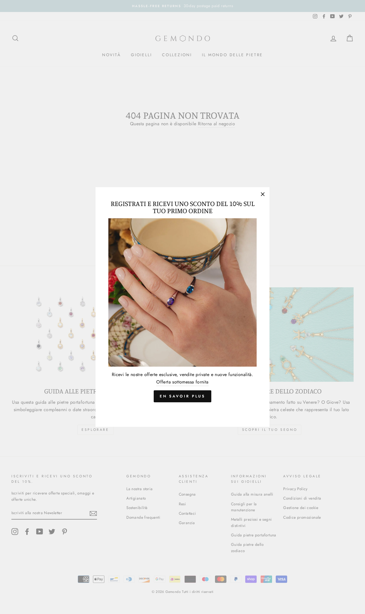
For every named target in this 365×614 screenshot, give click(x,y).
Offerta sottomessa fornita (182, 382)
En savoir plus (183, 396)
